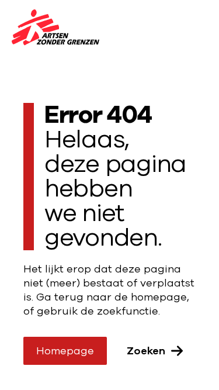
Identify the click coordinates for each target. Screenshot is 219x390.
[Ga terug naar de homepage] (55, 29)
